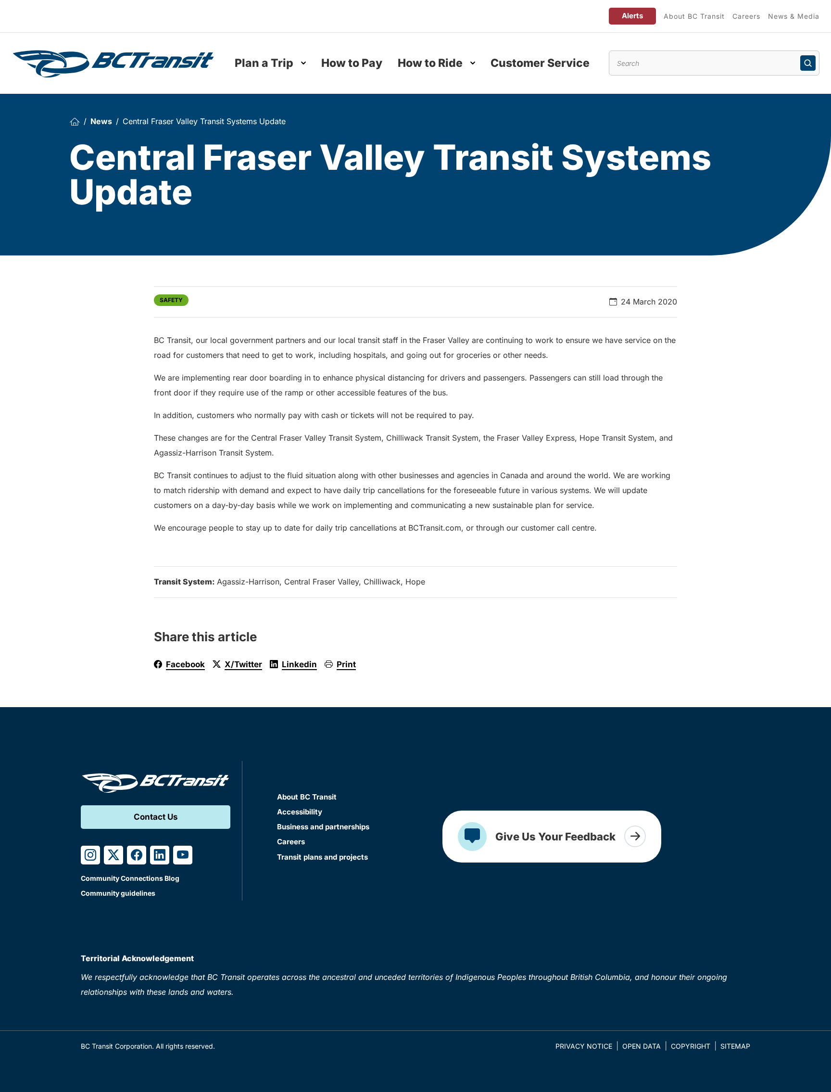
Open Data (641, 1046)
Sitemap (735, 1046)
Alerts (632, 15)
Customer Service (540, 63)
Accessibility (299, 811)
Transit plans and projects (322, 857)
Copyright (690, 1046)
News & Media (793, 16)
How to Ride (430, 63)
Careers (746, 16)
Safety (171, 300)
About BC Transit (694, 16)
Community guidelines (118, 893)
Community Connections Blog (130, 878)
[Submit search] (808, 63)
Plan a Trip (264, 63)
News (101, 121)
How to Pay (351, 63)
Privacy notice (583, 1046)
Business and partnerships (323, 826)
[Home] (74, 121)
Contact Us (156, 817)
